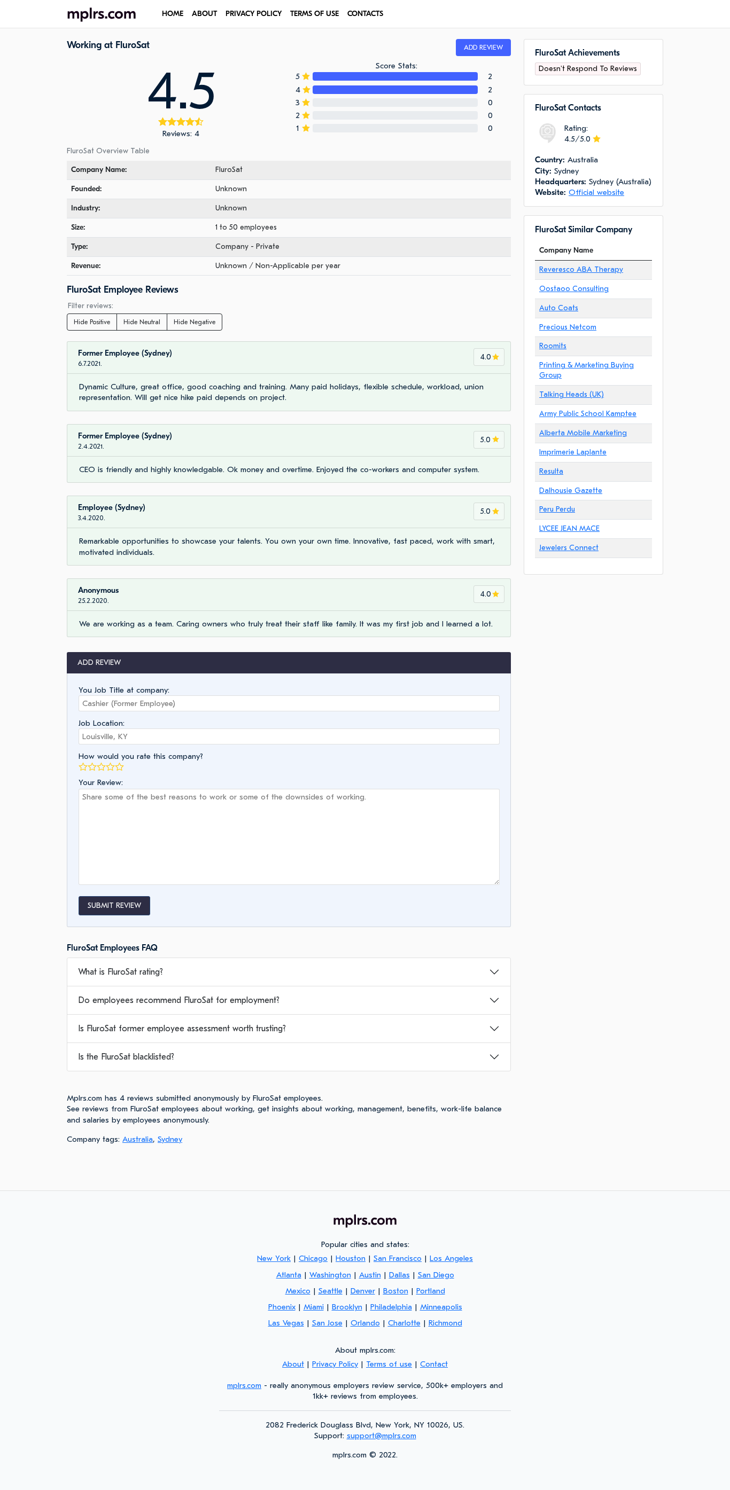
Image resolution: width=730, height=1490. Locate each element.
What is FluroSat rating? (120, 972)
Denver (363, 1291)
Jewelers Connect (569, 547)
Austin (370, 1275)
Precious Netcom (567, 327)
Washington (330, 1275)
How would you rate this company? (141, 756)
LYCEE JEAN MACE (569, 528)
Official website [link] (596, 192)
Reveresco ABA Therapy (581, 269)
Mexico (297, 1291)
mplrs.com (244, 1385)
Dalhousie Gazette (570, 490)
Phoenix (282, 1307)
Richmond (445, 1323)
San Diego (436, 1275)
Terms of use (314, 13)
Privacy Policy (254, 13)
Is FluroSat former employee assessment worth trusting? (182, 1028)
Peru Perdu (557, 509)
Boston (395, 1291)
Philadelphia (391, 1307)
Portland (430, 1291)
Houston (351, 1258)
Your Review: (101, 782)
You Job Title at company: (124, 690)
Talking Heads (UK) (571, 394)
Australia (137, 1139)
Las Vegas (286, 1323)
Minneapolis (441, 1307)
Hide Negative (194, 322)
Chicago (313, 1258)
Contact (434, 1364)
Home (172, 13)
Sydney (170, 1139)
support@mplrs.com (381, 1435)
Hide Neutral (141, 322)
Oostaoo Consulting (574, 288)
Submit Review (114, 905)
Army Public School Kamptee (587, 413)
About (204, 13)
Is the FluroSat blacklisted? (126, 1057)
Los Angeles (451, 1258)
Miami (314, 1307)
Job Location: (102, 723)
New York (274, 1258)
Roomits (552, 345)
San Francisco (398, 1258)
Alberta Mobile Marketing (583, 432)
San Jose (327, 1323)
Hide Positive (92, 322)
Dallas (399, 1275)
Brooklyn (347, 1307)
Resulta (551, 471)
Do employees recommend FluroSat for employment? (178, 1000)
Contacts (365, 13)
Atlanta (288, 1275)
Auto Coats (558, 307)
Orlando (365, 1323)
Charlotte (404, 1323)
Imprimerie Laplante (573, 452)
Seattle (331, 1291)
